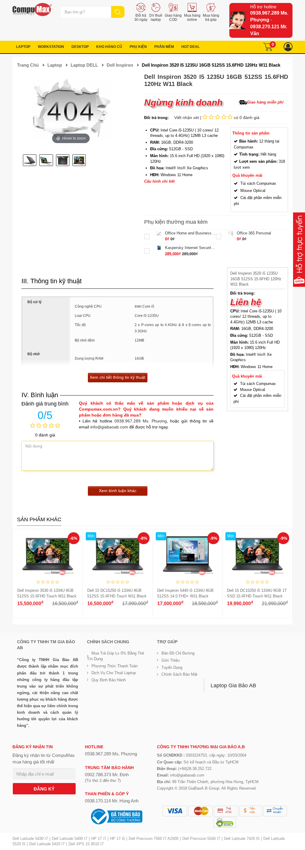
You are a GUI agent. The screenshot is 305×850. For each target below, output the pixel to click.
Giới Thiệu (170, 660)
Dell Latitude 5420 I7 (47, 844)
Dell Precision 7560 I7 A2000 (153, 838)
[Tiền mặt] (250, 811)
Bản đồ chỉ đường (177, 653)
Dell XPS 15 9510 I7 (86, 844)
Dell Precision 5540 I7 (201, 838)
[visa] (175, 811)
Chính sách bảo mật (179, 674)
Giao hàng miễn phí (265, 102)
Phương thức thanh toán (114, 666)
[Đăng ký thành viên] (288, 46)
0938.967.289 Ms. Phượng (140, 421)
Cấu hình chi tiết (159, 181)
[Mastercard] (200, 811)
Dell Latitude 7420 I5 (241, 838)
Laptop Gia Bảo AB (233, 685)
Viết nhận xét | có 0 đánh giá (216, 117)
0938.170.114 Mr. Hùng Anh (112, 800)
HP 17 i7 (98, 838)
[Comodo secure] (225, 822)
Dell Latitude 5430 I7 (30, 838)
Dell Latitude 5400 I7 (69, 838)
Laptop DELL (84, 65)
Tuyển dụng (171, 667)
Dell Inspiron (120, 65)
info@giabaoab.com (109, 427)
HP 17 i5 (117, 838)
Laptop (54, 65)
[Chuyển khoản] (275, 811)
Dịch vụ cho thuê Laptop (113, 673)
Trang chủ (28, 65)
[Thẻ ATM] (226, 811)
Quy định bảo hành (108, 680)
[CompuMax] (32, 9)
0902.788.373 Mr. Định (107, 774)
